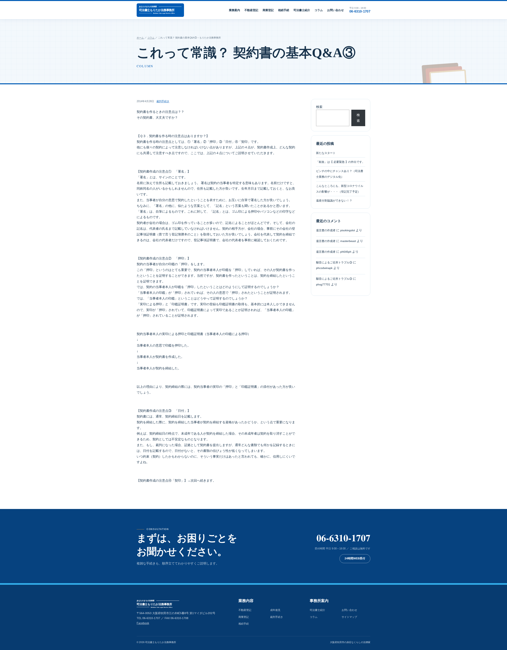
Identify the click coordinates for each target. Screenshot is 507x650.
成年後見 (275, 610)
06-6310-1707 (343, 537)
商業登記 (268, 10)
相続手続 (283, 10)
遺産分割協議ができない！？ (334, 200)
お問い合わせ (335, 10)
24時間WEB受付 (355, 558)
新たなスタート (325, 153)
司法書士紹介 (302, 10)
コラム (318, 10)
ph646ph (345, 251)
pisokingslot (347, 230)
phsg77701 (323, 284)
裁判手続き (162, 101)
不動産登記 (251, 10)
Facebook (143, 623)
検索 (319, 106)
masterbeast (348, 241)
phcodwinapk (324, 268)
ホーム (140, 37)
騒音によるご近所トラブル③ (334, 262)
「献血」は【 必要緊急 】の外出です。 (340, 161)
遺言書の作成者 (325, 230)
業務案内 (234, 10)
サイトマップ (349, 616)
